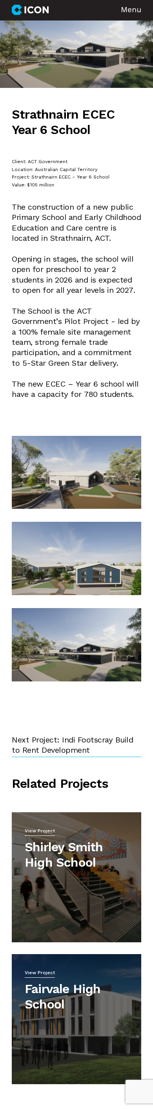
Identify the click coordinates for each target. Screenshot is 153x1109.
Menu (131, 10)
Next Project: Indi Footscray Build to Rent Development (72, 745)
